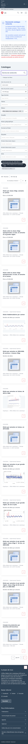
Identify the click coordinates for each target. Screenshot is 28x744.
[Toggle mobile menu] (26, 12)
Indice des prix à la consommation (11, 728)
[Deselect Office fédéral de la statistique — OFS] (22, 111)
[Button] (23, 219)
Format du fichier (6, 128)
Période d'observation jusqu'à (8, 147)
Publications (5, 711)
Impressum (13, 741)
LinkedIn (5, 696)
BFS (5, 13)
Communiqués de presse (8, 715)
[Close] (26, 21)
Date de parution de (6, 82)
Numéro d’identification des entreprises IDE (13, 733)
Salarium (4, 724)
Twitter (13, 693)
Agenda (4, 720)
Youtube (21, 693)
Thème (3, 101)
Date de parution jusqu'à (7, 88)
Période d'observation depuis (8, 141)
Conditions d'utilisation (5, 741)
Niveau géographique (7, 121)
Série (2, 154)
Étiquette (3, 134)
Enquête (3, 115)
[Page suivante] (25, 657)
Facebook (5, 693)
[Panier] (21, 12)
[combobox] (14, 98)
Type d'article (4, 95)
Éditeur (3, 108)
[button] (25, 667)
